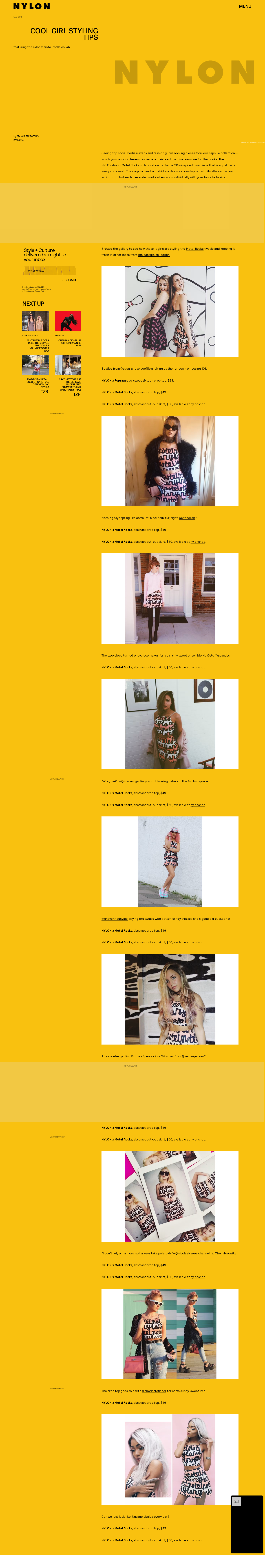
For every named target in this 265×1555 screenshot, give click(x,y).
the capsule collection (154, 254)
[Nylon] (32, 6)
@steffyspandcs (218, 655)
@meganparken (193, 1056)
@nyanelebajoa (142, 1516)
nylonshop (198, 404)
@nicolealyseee (186, 1253)
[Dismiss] (259, 1499)
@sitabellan (187, 517)
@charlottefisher (154, 1391)
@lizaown (127, 781)
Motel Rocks (195, 248)
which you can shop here (119, 159)
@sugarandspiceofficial (137, 368)
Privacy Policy (40, 291)
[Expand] (235, 1499)
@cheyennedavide (114, 918)
